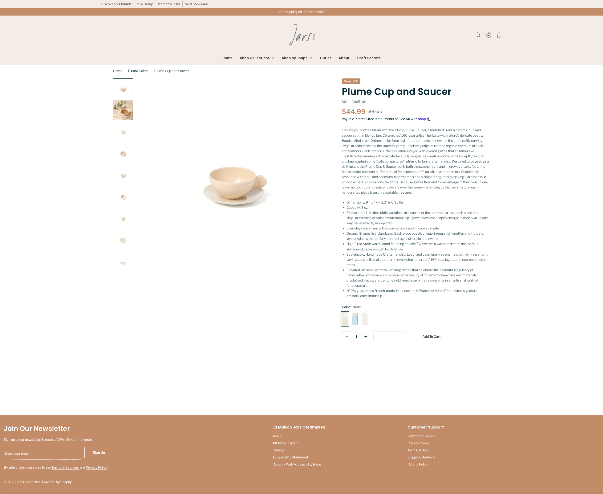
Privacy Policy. (96, 467)
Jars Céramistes (28, 482)
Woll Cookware (196, 4)
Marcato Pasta (169, 4)
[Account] (488, 35)
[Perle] (365, 319)
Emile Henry (143, 4)
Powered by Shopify (57, 482)
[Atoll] (355, 319)
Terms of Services (65, 467)
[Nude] (345, 319)
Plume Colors (138, 71)
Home (117, 71)
